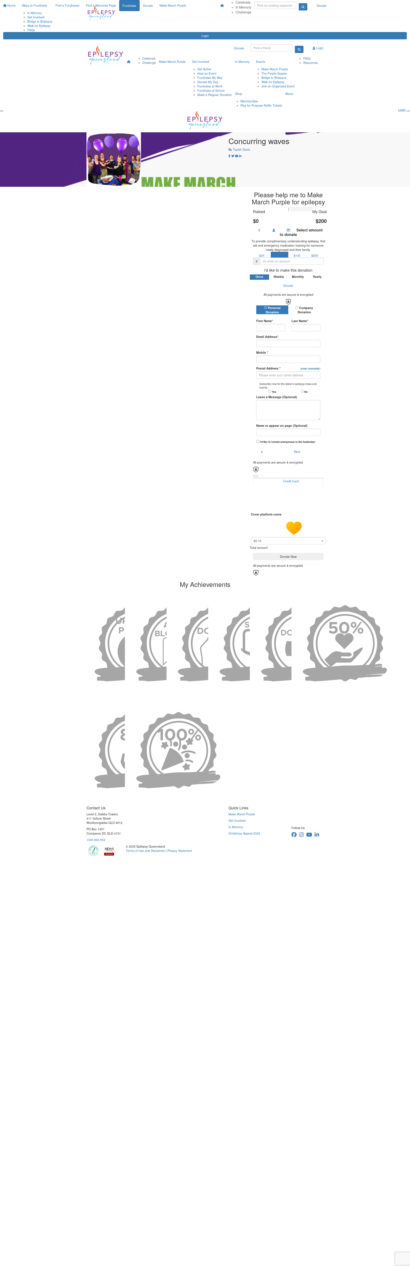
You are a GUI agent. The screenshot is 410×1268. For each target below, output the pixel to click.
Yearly (317, 276)
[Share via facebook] (229, 156)
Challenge (243, 12)
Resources (310, 62)
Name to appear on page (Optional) (282, 425)
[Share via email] (236, 156)
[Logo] (101, 13)
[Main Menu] (1, 111)
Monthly (298, 276)
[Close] (408, 111)
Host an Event (206, 73)
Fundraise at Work (209, 86)
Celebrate (148, 58)
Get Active (204, 69)
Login (205, 36)
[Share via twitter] (232, 156)
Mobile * (262, 352)
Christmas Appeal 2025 (244, 833)
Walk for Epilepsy (272, 82)
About (289, 93)
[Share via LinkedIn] (240, 156)
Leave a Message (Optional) (276, 397)
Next (297, 451)
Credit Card (291, 481)
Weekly (279, 276)
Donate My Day (207, 82)
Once (259, 276)
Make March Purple (172, 61)
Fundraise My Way (210, 77)
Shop (238, 93)
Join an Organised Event (278, 86)
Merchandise (249, 101)
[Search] (299, 49)
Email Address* (267, 336)
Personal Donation (273, 310)
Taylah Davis (241, 149)
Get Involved (200, 61)
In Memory (243, 7)
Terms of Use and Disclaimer (145, 850)
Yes (273, 392)
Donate (322, 5)
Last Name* (299, 321)
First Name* (264, 321)
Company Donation (305, 310)
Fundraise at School (210, 90)
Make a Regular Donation (214, 95)
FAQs (31, 30)
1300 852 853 (95, 840)
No (306, 392)
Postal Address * (288, 368)
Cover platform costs (266, 514)
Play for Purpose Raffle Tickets (261, 105)
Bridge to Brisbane (273, 77)
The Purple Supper (274, 73)
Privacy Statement (179, 850)
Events (260, 61)
